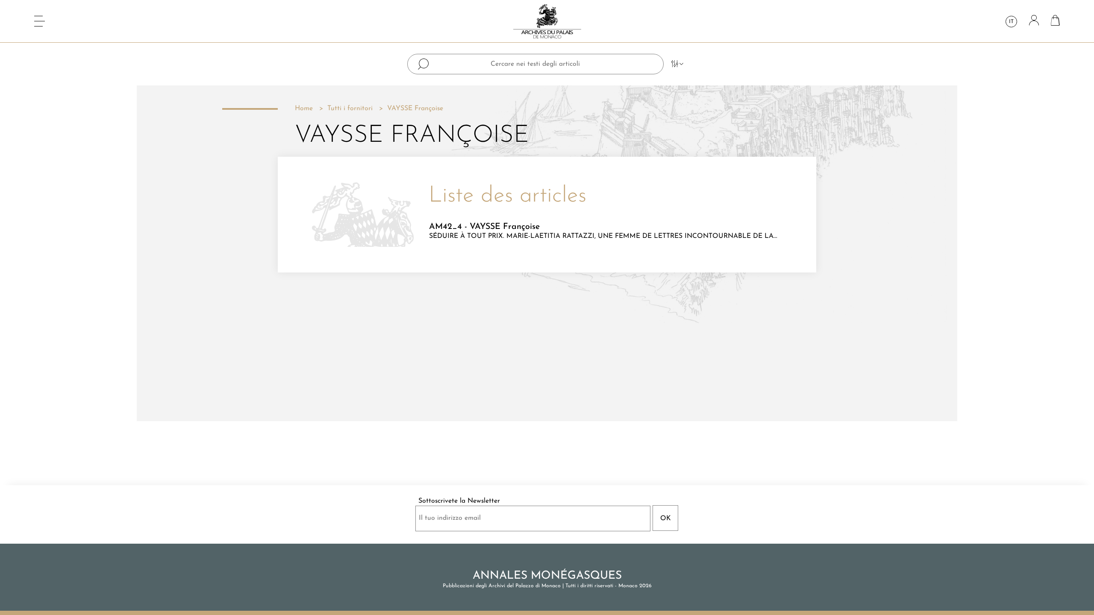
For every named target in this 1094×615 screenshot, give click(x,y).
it (1011, 21)
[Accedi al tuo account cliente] (1034, 21)
